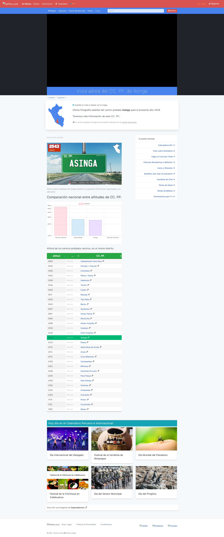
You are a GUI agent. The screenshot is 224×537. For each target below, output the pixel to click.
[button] (72, 4)
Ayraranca (85, 309)
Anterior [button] (52, 97)
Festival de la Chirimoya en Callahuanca (65, 495)
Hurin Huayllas (87, 333)
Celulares (172, 11)
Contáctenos (106, 524)
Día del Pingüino (147, 493)
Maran (83, 409)
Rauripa (84, 294)
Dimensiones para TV (163, 196)
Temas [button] (36, 4)
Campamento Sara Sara (91, 261)
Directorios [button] (47, 4)
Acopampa (85, 390)
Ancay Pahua (86, 314)
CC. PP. (100, 255)
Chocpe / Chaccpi (89, 266)
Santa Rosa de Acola (90, 347)
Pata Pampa (86, 380)
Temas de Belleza (165, 191)
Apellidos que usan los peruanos (158, 174)
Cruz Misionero (87, 357)
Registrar (215, 3)
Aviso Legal (66, 524)
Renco (83, 304)
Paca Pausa (86, 376)
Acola (83, 352)
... (73, 255)
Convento (85, 395)
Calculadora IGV (165, 145)
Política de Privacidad (86, 524)
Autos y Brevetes (165, 168)
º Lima (201, 4)
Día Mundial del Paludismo (153, 455)
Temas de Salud (166, 185)
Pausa (90, 11)
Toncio (84, 285)
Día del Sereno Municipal (108, 493)
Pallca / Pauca (87, 275)
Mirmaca (84, 366)
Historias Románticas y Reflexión (158, 162)
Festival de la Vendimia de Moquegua (108, 457)
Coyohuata (85, 404)
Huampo (84, 328)
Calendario (62, 4)
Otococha (85, 318)
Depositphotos (77, 507)
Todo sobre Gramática (163, 151)
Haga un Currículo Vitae (162, 156)
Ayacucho (62, 11)
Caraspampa (86, 361)
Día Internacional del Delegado (67, 455)
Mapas (53, 11)
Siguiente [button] (61, 97)
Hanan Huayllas (87, 323)
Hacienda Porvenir (89, 371)
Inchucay (84, 385)
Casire (83, 290)
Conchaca (85, 271)
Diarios (27, 4)
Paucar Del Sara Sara (77, 11)
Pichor (83, 399)
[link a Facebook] (157, 526)
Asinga (84, 337)
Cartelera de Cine (165, 179)
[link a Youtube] (172, 526)
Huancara (85, 280)
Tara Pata (85, 299)
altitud (56, 255)
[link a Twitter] (144, 526)
